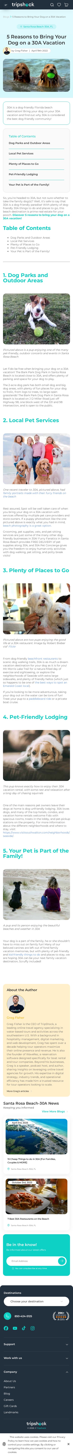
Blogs (6, 16)
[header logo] (23, 4)
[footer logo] (37, 1424)
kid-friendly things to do (24, 954)
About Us (10, 1381)
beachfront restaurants (43, 658)
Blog (7, 1393)
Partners (9, 1387)
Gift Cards (10, 1406)
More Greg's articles (18, 1091)
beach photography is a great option (27, 525)
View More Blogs (53, 1111)
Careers (9, 1400)
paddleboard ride (40, 698)
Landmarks (11, 1412)
